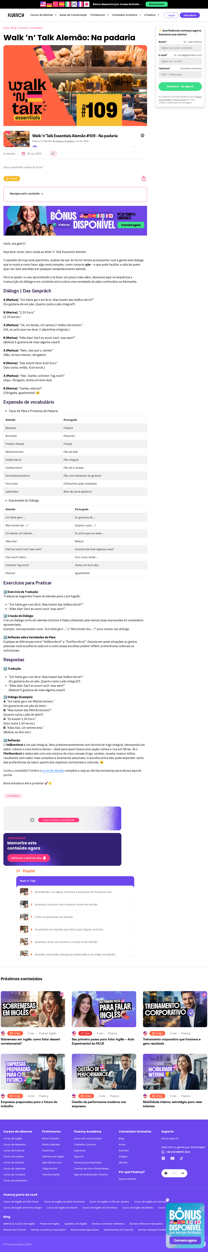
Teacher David (50, 1174)
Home (6, 27)
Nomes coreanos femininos (108, 1223)
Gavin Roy (48, 1150)
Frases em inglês (50, 1223)
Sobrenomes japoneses (85, 1229)
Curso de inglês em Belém (137, 1207)
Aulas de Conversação (73, 15)
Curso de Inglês (12, 1138)
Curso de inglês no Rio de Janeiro (109, 1201)
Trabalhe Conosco (85, 1144)
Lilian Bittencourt (52, 1162)
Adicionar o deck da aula (26, 858)
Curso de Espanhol (14, 1144)
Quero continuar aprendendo (58, 820)
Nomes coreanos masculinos (48, 1229)
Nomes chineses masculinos (146, 1223)
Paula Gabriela (51, 1144)
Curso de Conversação (88, 1138)
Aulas (122, 1144)
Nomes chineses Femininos (154, 1229)
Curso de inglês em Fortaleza (100, 1207)
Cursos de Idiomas (41, 15)
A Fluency (150, 15)
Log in (171, 15)
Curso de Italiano (13, 1156)
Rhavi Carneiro (50, 1138)
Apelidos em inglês (76, 1223)
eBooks (123, 1162)
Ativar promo (156, 4)
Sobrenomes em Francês (118, 1229)
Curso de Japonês (14, 1168)
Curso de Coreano (14, 1174)
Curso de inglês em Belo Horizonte (64, 1201)
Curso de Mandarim (15, 1180)
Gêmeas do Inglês (53, 1156)
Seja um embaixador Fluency (91, 1174)
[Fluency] (16, 15)
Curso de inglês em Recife (62, 1207)
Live (87, 1033)
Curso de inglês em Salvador (151, 1201)
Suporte (78, 1156)
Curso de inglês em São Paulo (21, 1201)
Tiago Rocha (49, 1168)
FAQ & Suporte (170, 1138)
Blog (14, 27)
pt (174, 1173)
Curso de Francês (13, 1150)
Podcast (13, 178)
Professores (98, 15)
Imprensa (79, 1150)
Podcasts (23, 27)
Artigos (123, 1156)
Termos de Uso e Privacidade (91, 1168)
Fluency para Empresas (88, 1162)
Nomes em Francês (14, 1229)
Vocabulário (37, 27)
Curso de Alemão (13, 1162)
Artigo (17, 1033)
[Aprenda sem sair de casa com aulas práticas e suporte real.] (75, 221)
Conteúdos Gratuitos (124, 15)
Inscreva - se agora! (180, 86)
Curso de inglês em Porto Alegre (22, 1207)
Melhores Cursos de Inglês (19, 1223)
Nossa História (127, 1179)
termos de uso (179, 99)
